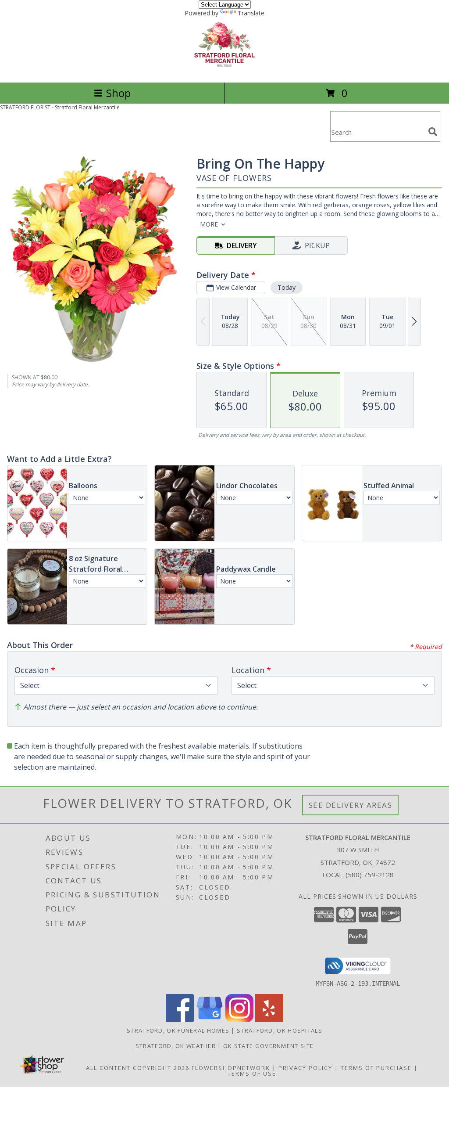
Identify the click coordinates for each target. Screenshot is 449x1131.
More (209, 224)
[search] (433, 132)
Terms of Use (252, 1073)
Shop (118, 93)
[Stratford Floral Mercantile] (224, 69)
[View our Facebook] (180, 1020)
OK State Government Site (268, 1046)
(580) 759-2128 (370, 874)
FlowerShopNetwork (231, 1068)
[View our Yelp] (269, 1020)
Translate (251, 13)
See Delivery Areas (350, 805)
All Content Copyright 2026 (137, 1068)
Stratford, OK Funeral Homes (178, 1030)
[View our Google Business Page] (210, 1020)
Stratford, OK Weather (175, 1046)
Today (287, 287)
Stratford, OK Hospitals (279, 1030)
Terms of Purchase (376, 1068)
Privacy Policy (305, 1068)
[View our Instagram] (239, 1020)
